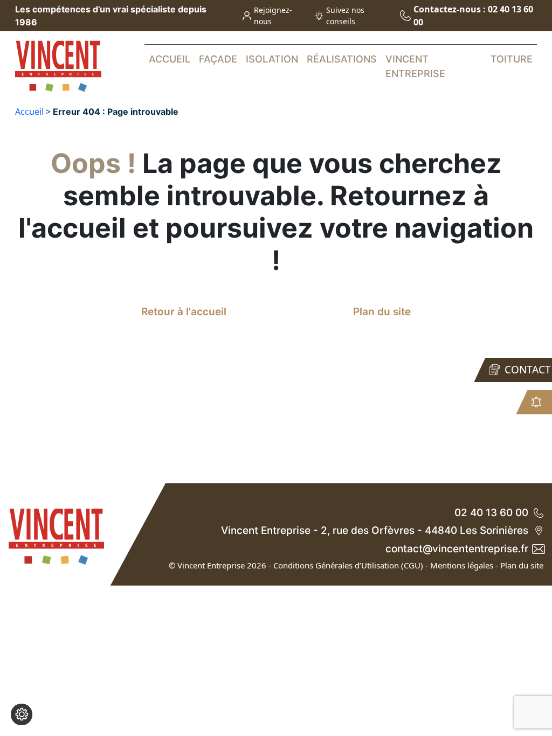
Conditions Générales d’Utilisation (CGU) (348, 565)
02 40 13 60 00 (491, 512)
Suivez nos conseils (345, 15)
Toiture (512, 59)
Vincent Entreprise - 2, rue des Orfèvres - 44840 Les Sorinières (374, 530)
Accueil (169, 59)
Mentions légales (461, 565)
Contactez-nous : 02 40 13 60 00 (473, 15)
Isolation (272, 59)
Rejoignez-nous (273, 15)
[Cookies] (21, 714)
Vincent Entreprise (415, 66)
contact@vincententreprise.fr (456, 549)
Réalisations (342, 59)
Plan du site (382, 311)
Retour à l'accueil (183, 311)
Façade (218, 59)
